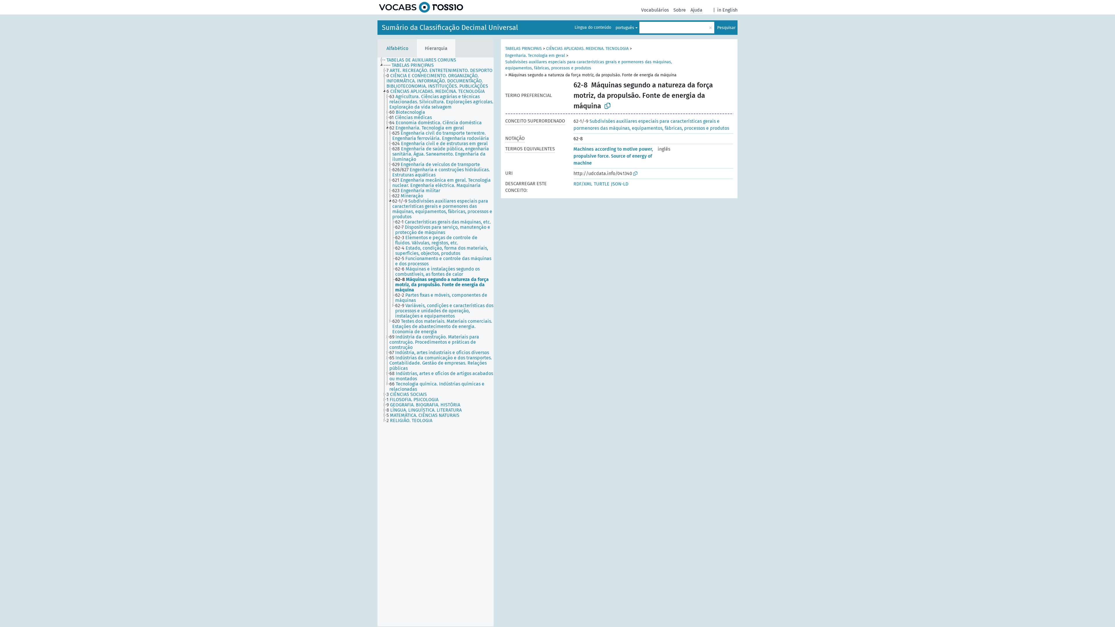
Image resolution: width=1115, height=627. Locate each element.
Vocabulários (655, 10)
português (625, 27)
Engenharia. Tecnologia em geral (535, 55)
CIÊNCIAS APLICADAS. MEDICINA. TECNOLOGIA (587, 48)
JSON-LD (619, 184)
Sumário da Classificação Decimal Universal (450, 28)
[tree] (435, 341)
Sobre (679, 10)
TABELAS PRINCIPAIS (523, 48)
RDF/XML (582, 184)
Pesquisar (726, 27)
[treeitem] (422, 60)
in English (727, 10)
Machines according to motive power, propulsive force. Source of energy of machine (613, 156)
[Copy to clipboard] (607, 106)
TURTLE (601, 184)
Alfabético (397, 48)
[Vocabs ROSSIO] (421, 7)
